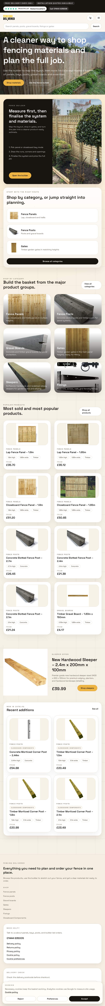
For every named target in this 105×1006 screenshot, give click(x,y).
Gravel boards (9, 900)
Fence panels (9, 891)
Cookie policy (11, 992)
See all (95, 709)
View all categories (89, 285)
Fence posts (9, 896)
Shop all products (86, 411)
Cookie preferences (16, 959)
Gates (5, 905)
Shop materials (14, 82)
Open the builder (20, 175)
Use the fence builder (39, 82)
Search (96, 26)
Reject (21, 999)
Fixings (6, 913)
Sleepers (7, 909)
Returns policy (13, 947)
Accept (84, 999)
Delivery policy (14, 943)
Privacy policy (13, 951)
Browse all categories (52, 261)
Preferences (52, 999)
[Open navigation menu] (99, 18)
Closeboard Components (14, 918)
